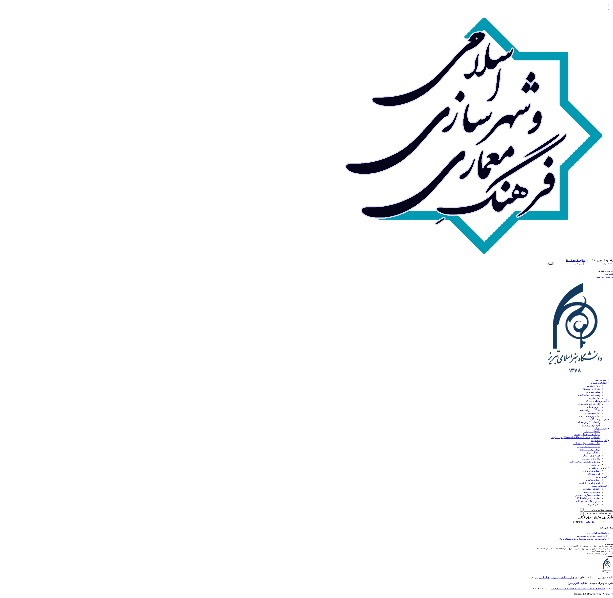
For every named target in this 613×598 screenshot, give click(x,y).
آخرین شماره (593, 407)
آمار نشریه (594, 398)
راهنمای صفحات (591, 489)
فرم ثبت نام (594, 473)
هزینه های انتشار (591, 455)
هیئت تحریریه (593, 392)
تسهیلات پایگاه (599, 486)
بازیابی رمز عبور (604, 276)
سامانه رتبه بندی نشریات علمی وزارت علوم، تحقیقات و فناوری (582, 539)
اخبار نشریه (594, 504)
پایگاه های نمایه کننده (589, 395)
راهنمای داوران (592, 431)
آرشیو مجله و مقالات (596, 401)
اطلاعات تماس (592, 479)
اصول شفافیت (599, 440)
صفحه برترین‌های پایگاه (588, 498)
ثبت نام (609, 273)
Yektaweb (608, 594)
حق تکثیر (595, 464)
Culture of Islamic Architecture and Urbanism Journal (578, 588)
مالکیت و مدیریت (591, 458)
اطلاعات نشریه (598, 382)
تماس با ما (601, 476)
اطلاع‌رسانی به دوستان (588, 501)
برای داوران (600, 428)
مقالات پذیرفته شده (589, 410)
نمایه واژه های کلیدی (589, 416)
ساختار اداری (593, 452)
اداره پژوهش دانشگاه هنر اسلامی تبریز (591, 536)
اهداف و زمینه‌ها (591, 388)
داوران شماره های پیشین (587, 434)
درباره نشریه (593, 385)
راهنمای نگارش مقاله (589, 422)
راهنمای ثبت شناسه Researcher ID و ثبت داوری (575, 437)
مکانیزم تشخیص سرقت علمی (584, 461)
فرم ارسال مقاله (591, 425)
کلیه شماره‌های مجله (589, 404)
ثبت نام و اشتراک (598, 467)
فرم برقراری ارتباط (589, 482)
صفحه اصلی (600, 379)
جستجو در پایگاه (591, 492)
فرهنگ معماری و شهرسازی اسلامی (558, 577)
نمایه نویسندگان (592, 413)
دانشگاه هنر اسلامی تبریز (597, 533)
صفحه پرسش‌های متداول (587, 495)
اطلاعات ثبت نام (591, 470)
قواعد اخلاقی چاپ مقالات (586, 443)
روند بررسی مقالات (590, 449)
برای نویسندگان (598, 419)
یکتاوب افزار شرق (577, 583)
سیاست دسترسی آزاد (588, 446)
